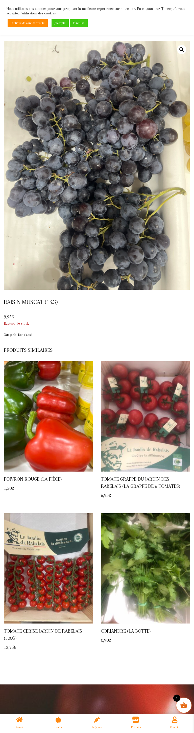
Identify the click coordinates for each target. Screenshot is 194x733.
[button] (181, 49)
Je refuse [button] (79, 23)
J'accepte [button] (60, 23)
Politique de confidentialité (28, 23)
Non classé (25, 335)
